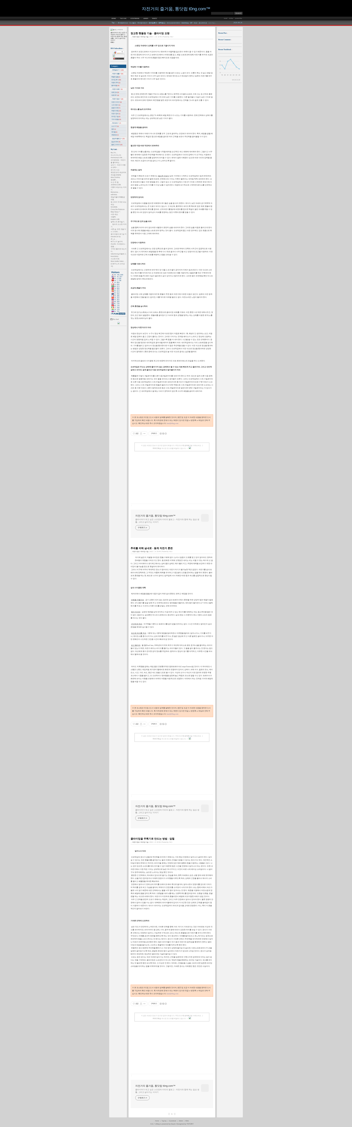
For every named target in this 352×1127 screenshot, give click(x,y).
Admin (181, 1121)
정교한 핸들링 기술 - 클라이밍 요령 (150, 33)
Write (187, 1121)
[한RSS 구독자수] (118, 53)
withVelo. (114, 195)
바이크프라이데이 (173, 23)
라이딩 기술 (115, 116)
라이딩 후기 (116, 80)
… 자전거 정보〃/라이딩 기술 (139, 37)
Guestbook (172, 1121)
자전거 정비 (115, 113)
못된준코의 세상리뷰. (118, 172)
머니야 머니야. (116, 155)
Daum (173, 1124)
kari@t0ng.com (172, 423)
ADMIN (145, 18)
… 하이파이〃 (116, 123)
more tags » (212, 23)
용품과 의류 (115, 108)
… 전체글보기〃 (117, 70)
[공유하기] (141, 433)
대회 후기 (115, 95)
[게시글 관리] (144, 433)
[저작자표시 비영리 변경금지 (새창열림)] (163, 433)
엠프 (113, 129)
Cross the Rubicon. (118, 209)
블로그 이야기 (116, 144)
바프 (195, 23)
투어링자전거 (142, 23)
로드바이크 (203, 23)
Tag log (164, 1121)
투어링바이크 (123, 23)
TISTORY (190, 1124)
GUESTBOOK (134, 18)
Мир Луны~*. (116, 212)
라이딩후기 (153, 23)
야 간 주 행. (115, 182)
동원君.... (114, 180)
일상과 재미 (115, 142)
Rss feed (116, 319)
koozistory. (115, 256)
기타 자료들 (116, 119)
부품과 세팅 (116, 111)
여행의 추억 (115, 82)
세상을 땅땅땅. (116, 175)
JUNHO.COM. (116, 185)
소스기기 (115, 126)
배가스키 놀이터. (117, 241)
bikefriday (185, 23)
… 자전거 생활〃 (117, 73)
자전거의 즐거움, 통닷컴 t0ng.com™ (176, 8)
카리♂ (152, 1124)
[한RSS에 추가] (119, 324)
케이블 (114, 132)
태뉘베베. (114, 207)
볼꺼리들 (115, 85)
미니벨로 (132, 23)
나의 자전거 (115, 105)
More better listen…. (118, 261)
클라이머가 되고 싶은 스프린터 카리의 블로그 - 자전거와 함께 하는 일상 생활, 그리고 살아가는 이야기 (167, 520)
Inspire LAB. (115, 219)
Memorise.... (115, 192)
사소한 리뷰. (115, 259)
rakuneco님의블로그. (118, 254)
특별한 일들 (115, 77)
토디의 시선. (115, 170)
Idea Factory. (115, 177)
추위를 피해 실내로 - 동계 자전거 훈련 (152, 548)
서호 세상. (114, 214)
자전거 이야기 (116, 102)
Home (157, 1121)
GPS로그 (162, 23)
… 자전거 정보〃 (117, 99)
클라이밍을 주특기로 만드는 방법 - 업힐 (152, 838)
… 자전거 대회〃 (117, 89)
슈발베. (113, 217)
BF (191, 23)
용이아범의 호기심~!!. (119, 234)
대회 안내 (115, 92)
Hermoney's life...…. (118, 158)
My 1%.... (114, 153)
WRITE (154, 18)
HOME (113, 18)
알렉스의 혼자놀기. (118, 222)
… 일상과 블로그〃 (118, 138)
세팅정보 (115, 135)
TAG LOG (123, 18)
